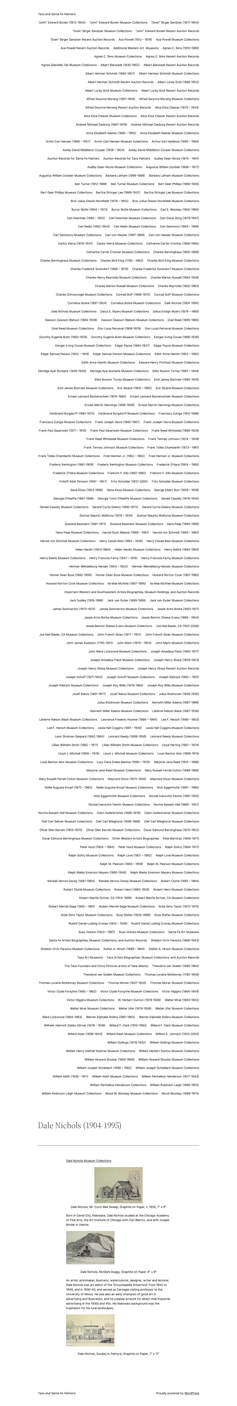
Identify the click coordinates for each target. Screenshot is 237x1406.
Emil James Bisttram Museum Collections (86, 388)
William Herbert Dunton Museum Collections (169, 1051)
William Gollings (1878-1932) (126, 1042)
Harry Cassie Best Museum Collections (173, 541)
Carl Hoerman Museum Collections (132, 218)
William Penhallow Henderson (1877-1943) (170, 1076)
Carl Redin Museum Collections (135, 226)
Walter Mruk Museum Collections (92, 1008)
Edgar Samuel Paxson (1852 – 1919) (65, 354)
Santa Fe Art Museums (183, 932)
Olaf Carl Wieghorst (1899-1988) (118, 821)
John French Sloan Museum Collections (172, 634)
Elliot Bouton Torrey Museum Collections (122, 379)
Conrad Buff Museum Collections (176, 294)
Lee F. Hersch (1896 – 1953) (180, 719)
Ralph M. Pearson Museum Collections (173, 864)
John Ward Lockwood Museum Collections (117, 651)
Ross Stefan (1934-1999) (133, 915)
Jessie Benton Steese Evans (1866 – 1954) (170, 617)
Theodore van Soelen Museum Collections (112, 974)
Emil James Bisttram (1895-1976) (176, 379)
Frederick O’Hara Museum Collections (78, 473)
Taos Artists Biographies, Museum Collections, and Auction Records (153, 957)
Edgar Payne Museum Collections (176, 345)
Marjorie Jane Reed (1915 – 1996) (176, 762)
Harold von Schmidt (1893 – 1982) (176, 532)
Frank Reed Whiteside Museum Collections (115, 439)
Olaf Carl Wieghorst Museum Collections (171, 821)
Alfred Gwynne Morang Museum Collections (169, 99)
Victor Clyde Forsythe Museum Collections (129, 991)
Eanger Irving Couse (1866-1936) (176, 337)
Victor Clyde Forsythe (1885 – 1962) (71, 991)
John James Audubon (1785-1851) (89, 643)
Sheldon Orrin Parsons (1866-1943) (175, 940)
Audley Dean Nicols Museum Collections (114, 167)
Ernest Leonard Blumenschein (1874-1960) (97, 396)
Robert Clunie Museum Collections (87, 889)
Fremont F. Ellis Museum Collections (174, 473)
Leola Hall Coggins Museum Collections (172, 728)
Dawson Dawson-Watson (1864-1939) (71, 320)
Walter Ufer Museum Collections (177, 1008)
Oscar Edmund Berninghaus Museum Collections (75, 838)
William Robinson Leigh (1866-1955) (174, 1085)
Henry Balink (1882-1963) (181, 549)
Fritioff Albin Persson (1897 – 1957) (83, 481)
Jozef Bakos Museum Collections (132, 694)
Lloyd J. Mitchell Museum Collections (128, 753)
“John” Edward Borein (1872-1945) (62, 22)
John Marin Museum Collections (177, 643)
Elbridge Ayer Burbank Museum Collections (119, 371)
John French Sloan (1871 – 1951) (119, 634)
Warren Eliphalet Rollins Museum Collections (169, 1017)
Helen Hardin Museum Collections (137, 549)
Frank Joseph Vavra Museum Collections (171, 422)
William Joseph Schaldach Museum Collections (167, 1068)
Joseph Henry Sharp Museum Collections (105, 668)
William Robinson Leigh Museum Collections (71, 1093)
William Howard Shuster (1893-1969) (110, 1059)
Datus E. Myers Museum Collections (124, 311)
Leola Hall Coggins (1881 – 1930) (120, 728)
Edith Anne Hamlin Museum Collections (108, 362)
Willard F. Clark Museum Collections (175, 1025)
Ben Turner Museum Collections (132, 184)
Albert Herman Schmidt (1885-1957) (110, 73)
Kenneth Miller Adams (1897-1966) (175, 702)
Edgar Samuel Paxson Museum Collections (122, 354)
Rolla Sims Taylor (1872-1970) (179, 906)
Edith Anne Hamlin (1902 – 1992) (177, 354)
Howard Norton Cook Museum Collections (75, 583)
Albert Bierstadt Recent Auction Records (171, 65)
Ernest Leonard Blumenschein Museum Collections (164, 396)
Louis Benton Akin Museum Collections (66, 762)
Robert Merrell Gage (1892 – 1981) (72, 906)
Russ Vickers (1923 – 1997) (97, 932)
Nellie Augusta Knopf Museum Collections (124, 787)
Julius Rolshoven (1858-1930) (179, 694)
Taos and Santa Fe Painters (56, 14)
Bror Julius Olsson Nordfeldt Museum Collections (165, 201)
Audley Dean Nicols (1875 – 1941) (176, 158)
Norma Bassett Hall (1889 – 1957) (176, 804)
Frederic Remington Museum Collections (125, 464)
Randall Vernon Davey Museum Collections (128, 881)
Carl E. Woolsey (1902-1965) (179, 209)
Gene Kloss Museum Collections (128, 490)
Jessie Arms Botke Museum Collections (111, 617)
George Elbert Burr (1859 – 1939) (176, 490)
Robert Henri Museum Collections (176, 889)
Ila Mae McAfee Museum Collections (174, 583)
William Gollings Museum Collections (174, 1042)
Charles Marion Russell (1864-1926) (175, 277)
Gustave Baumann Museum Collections (136, 524)
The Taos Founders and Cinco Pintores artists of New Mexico (106, 966)
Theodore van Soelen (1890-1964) (175, 966)
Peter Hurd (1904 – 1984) (97, 847)
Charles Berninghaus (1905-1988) (176, 252)
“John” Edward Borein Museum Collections (118, 22)
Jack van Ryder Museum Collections (174, 600)
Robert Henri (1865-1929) (131, 889)
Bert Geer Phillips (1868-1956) (178, 184)
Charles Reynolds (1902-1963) (178, 286)
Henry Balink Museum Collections (62, 558)
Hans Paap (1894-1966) (183, 524)
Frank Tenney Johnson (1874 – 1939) (173, 439)
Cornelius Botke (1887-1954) (87, 303)
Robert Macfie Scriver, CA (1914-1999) (105, 898)
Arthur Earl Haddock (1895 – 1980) (175, 141)
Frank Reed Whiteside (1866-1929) (175, 430)
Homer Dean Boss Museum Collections (122, 575)
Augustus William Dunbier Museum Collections (70, 175)
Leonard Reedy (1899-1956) (127, 736)
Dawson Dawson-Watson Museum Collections (132, 320)
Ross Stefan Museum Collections (176, 915)
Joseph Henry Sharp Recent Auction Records (168, 668)
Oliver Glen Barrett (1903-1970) (61, 830)
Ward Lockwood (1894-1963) (62, 1017)
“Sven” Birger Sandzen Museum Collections (102, 31)
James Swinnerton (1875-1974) (74, 609)
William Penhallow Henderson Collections (118, 1085)
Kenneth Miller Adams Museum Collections (119, 711)
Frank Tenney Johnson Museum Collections (113, 447)
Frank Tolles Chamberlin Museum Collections (69, 456)
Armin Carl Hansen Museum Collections (121, 141)
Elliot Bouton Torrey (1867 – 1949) (176, 371)
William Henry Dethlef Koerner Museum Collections (100, 1051)
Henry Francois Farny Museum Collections (170, 558)
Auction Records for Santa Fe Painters (73, 158)
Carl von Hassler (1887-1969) (125, 235)
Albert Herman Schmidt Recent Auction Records (121, 82)
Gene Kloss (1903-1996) (86, 490)
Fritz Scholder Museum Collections (175, 481)
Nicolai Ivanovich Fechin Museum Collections (119, 804)
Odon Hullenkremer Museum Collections (171, 813)
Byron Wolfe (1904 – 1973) (90, 209)
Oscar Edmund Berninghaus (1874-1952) (171, 830)
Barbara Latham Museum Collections (174, 175)
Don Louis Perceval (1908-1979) (119, 328)
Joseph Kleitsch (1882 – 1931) (179, 677)
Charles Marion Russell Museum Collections (124, 286)
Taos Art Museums (90, 957)
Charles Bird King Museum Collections (173, 260)
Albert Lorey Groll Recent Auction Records (170, 90)
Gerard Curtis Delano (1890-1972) (115, 507)
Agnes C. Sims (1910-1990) (181, 48)
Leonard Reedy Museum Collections (174, 736)
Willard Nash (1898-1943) (85, 1034)
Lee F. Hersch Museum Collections (70, 728)
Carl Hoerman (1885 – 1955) (86, 218)
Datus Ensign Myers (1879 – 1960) (176, 311)
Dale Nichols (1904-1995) (181, 303)
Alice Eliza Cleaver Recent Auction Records (170, 116)
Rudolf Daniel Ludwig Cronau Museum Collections (165, 923)
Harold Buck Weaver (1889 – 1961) (125, 532)
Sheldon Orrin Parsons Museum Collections (70, 949)
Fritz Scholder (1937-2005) (129, 481)
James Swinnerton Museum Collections (126, 609)
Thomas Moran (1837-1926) (127, 983)
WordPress (191, 1393)
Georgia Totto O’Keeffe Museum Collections (127, 498)
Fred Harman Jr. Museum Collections (174, 456)
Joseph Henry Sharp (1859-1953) (176, 660)
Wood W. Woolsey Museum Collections (131, 1093)
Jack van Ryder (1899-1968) (126, 600)
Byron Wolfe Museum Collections (134, 209)
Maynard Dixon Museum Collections (174, 779)
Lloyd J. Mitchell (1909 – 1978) (78, 753)
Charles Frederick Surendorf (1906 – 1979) (99, 269)
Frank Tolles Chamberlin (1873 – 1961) (173, 447)
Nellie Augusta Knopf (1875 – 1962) (68, 787)
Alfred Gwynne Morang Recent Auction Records (118, 107)
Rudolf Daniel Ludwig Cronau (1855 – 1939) (98, 923)
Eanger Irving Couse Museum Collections (83, 345)
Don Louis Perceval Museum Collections (172, 328)
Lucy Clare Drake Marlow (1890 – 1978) (123, 762)
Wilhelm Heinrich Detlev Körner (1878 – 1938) (74, 1025)
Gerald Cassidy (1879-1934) (180, 498)
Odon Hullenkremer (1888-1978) (119, 813)
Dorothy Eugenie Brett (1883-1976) (63, 337)
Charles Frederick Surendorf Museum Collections (165, 269)
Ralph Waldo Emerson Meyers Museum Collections (164, 872)
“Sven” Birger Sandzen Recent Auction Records (82, 39)
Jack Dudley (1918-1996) (86, 600)
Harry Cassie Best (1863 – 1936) (121, 541)
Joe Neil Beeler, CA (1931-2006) (177, 626)
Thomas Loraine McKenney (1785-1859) (171, 974)
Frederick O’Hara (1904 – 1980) (178, 464)
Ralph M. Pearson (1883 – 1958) (121, 864)
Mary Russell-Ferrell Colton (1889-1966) (172, 770)
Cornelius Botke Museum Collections (136, 303)
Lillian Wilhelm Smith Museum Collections (130, 745)
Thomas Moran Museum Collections (174, 983)
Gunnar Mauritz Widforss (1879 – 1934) (106, 515)
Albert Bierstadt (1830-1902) (120, 65)
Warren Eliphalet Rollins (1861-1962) (110, 1017)
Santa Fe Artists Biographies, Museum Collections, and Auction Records (98, 940)
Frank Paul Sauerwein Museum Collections (119, 430)
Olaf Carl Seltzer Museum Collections (67, 821)
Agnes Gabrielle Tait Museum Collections (69, 65)
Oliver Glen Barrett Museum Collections (113, 830)
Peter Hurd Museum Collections (139, 847)
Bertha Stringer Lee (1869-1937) (118, 192)
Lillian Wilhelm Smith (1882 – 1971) (75, 745)
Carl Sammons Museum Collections (77, 235)
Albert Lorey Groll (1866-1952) (178, 82)
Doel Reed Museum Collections (73, 328)
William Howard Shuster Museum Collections (168, 1059)
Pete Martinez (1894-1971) (181, 838)
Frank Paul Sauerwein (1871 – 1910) (62, 430)
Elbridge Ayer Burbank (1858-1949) (62, 371)
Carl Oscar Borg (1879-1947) (179, 218)
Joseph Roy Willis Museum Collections (173, 685)
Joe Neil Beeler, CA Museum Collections (66, 634)
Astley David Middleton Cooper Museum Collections (163, 150)
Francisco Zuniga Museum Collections (65, 422)
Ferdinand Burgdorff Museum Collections (127, 413)
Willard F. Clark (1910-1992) (128, 1025)
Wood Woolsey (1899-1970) (180, 1093)
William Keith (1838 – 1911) (70, 1076)
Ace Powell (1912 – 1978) (135, 39)
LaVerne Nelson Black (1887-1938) (175, 711)
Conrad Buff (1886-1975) (133, 294)
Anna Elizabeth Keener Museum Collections (169, 133)
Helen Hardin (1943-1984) (93, 549)
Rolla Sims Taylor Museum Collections (87, 915)
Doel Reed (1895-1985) (183, 320)
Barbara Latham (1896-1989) (125, 175)
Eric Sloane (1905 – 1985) (134, 388)
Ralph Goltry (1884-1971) (182, 847)
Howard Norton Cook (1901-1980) (175, 575)
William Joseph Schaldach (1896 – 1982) (104, 1068)
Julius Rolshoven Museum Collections (122, 702)
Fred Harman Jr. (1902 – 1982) (124, 456)
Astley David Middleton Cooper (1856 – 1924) (94, 150)
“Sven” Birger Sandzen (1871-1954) (175, 22)
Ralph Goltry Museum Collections (91, 855)
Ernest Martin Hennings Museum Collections (168, 405)
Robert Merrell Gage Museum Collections (127, 906)
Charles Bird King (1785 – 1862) (121, 260)
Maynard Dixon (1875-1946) (127, 779)
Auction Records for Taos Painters (126, 158)
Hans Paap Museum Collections (77, 532)
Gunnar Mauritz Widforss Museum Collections (168, 515)
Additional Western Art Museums (136, 48)
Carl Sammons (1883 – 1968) (179, 226)
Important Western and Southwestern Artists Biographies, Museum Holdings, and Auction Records (131, 592)
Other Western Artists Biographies (135, 838)
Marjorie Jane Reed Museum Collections (113, 770)
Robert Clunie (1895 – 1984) (180, 881)
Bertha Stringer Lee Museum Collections (171, 192)
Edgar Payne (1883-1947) (132, 345)
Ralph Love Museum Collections (177, 855)
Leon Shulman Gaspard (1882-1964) (79, 736)
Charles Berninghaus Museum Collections (68, 260)
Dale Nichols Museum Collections (73, 311)
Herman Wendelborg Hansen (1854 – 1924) (98, 566)
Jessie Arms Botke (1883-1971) (178, 609)
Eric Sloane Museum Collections (177, 388)
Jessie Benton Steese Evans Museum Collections (119, 626)
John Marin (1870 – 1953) (134, 643)
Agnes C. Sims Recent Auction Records (172, 56)
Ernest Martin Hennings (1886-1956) (110, 405)
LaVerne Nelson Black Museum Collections (68, 719)
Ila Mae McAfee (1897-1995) (127, 583)
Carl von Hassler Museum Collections (174, 235)
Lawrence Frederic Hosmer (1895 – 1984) (129, 719)
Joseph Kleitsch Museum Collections (73, 685)
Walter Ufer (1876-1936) (135, 1008)
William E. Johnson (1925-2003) (177, 1034)
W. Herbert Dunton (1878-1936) (139, 1000)
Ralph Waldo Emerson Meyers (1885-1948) (97, 872)
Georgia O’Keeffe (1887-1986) (73, 498)
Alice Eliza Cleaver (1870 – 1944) (177, 107)
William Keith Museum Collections (115, 1076)
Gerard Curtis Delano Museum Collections (170, 507)
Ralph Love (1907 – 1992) (135, 855)
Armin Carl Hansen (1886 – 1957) (68, 141)
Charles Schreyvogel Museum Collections (84, 294)
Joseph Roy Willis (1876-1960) (122, 685)
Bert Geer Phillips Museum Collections (66, 192)
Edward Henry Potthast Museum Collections (169, 362)
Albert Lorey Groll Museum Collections (111, 90)
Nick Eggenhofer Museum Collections (119, 796)
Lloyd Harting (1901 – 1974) (180, 745)
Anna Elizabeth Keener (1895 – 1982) (111, 133)
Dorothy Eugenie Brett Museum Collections (120, 337)
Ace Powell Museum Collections (177, 39)
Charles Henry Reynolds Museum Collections (116, 277)
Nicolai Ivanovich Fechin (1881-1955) (174, 796)
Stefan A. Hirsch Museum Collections (174, 949)
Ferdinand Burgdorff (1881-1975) (72, 413)
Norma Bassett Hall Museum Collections (65, 813)
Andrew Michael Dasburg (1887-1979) (101, 124)
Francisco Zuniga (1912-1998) (179, 413)
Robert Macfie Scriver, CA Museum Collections (167, 898)
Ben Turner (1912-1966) (91, 184)
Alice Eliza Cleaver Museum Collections (110, 116)
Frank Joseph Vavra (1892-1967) (117, 422)
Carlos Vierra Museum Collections (120, 243)
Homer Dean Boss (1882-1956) (71, 575)
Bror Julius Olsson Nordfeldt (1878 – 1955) (99, 201)
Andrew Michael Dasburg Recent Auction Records (165, 124)
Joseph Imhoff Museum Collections (131, 677)
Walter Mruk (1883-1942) (182, 1000)
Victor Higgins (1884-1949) (180, 991)
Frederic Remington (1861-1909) (71, 464)
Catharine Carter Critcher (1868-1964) (172, 243)
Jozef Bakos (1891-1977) (89, 694)
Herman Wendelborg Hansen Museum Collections (165, 566)
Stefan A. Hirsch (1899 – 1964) (124, 949)
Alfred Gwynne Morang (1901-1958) (110, 99)
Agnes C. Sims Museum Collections (118, 56)
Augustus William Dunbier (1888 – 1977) (172, 167)
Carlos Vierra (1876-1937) (75, 243)
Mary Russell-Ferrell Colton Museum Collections (71, 779)
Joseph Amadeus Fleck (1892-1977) (174, 651)
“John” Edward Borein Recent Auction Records (167, 31)
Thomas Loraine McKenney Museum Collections (71, 983)
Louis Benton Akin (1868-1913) (178, 753)
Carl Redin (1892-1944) (94, 226)
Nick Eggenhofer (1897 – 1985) (178, 787)
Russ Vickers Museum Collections (141, 932)
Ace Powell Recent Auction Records (85, 48)
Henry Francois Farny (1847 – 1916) (113, 558)
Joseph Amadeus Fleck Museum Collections (120, 660)
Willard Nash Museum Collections (129, 1034)
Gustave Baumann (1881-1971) (85, 524)
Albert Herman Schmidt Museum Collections (169, 73)
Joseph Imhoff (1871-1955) (84, 677)
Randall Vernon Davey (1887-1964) (71, 881)
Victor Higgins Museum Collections (90, 1000)
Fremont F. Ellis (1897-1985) (127, 473)
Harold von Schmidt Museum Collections (67, 541)
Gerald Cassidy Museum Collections (64, 507)
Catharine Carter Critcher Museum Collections (117, 252)
